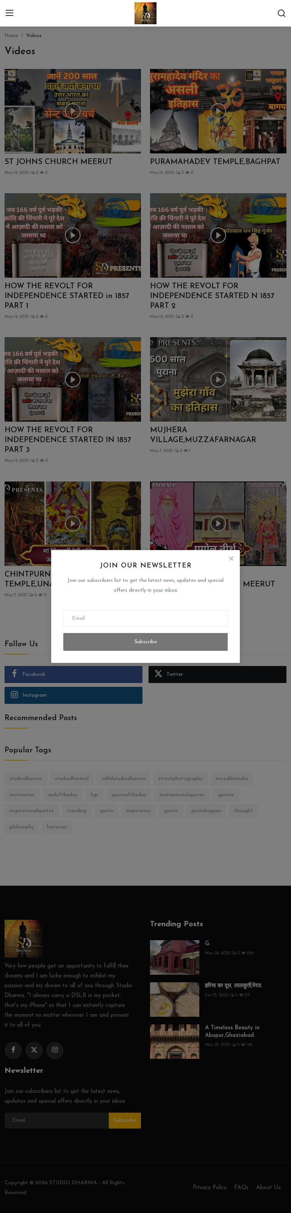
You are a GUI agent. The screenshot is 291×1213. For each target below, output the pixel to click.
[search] (281, 13)
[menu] (9, 13)
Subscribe (146, 642)
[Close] (231, 559)
